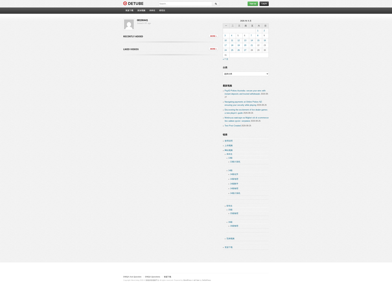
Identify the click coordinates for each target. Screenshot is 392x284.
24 (225, 50)
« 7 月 (225, 59)
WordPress (187, 280)
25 (232, 50)
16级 (230, 222)
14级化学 (234, 174)
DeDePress (206, 280)
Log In (264, 4)
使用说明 (229, 141)
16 (265, 40)
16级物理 (234, 226)
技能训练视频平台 (152, 280)
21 (252, 45)
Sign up (253, 4)
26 (238, 50)
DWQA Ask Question (132, 277)
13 (245, 40)
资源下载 (129, 10)
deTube (196, 280)
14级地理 (234, 179)
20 (245, 45)
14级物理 (234, 188)
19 (238, 45)
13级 (230, 158)
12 (238, 40)
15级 (230, 210)
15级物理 (234, 213)
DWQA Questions (152, 277)
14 (252, 40)
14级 (230, 170)
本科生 (152, 10)
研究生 (162, 10)
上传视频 (229, 145)
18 (232, 45)
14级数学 (234, 184)
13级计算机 (235, 162)
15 (258, 40)
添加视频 (141, 10)
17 (225, 45)
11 (232, 40)
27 (245, 50)
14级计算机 (235, 193)
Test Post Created (233, 126)
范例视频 (230, 238)
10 (225, 40)
